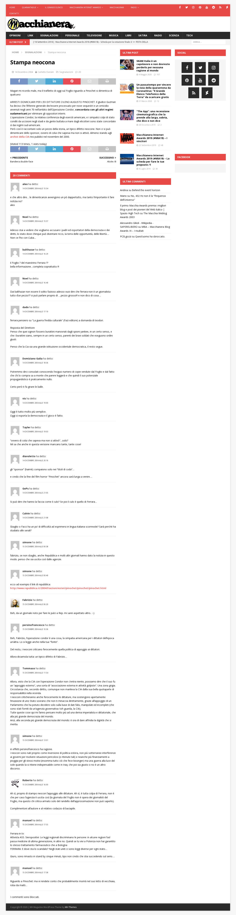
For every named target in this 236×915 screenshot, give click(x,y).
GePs (25, 488)
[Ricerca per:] (208, 41)
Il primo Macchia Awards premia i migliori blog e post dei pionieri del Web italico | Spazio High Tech (143, 209)
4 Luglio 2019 (145, 168)
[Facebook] (180, 7)
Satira (142, 35)
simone (27, 542)
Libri (128, 35)
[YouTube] (207, 7)
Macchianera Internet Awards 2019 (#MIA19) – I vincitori (151, 138)
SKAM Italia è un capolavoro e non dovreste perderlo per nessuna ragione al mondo (153, 65)
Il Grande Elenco (54, 7)
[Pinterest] (200, 7)
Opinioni (15, 35)
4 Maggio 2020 (145, 74)
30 (157, 168)
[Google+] (220, 7)
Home (12, 7)
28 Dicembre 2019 (147, 124)
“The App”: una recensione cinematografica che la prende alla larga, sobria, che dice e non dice (152, 116)
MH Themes (71, 907)
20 (79, 71)
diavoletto (28, 456)
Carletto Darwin (46, 71)
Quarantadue (29, 7)
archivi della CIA (19, 136)
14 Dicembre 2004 (24, 71)
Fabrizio (27, 600)
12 (158, 101)
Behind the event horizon (146, 190)
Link (30, 35)
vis (24, 398)
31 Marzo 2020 (145, 101)
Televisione (94, 35)
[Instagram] (193, 7)
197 (158, 74)
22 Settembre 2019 (147, 145)
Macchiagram (117, 7)
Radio (134, 7)
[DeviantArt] (227, 7)
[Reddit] (214, 7)
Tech (189, 35)
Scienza (174, 35)
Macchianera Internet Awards (85, 7)
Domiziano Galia (32, 358)
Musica (113, 35)
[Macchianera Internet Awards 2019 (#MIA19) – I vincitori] (127, 138)
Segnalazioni (49, 35)
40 (162, 145)
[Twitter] (187, 7)
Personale (72, 35)
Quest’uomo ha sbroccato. (150, 236)
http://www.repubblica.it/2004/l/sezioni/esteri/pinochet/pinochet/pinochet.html (58, 588)
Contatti (14, 13)
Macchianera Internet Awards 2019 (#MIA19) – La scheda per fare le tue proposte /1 (152, 160)
